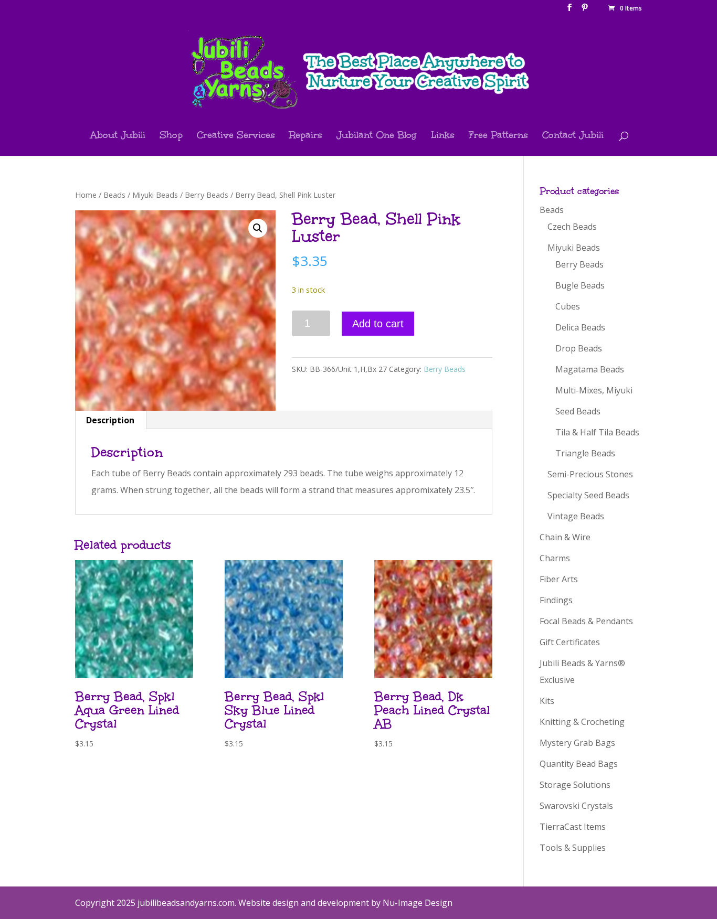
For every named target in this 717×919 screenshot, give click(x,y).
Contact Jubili (573, 136)
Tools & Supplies (573, 847)
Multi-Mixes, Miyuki (593, 390)
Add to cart (378, 323)
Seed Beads (577, 411)
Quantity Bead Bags (579, 764)
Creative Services (236, 136)
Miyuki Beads (155, 194)
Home (86, 194)
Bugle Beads (580, 285)
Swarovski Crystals (576, 805)
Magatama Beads (589, 369)
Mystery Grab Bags (577, 743)
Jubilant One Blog (376, 136)
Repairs (305, 136)
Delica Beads (580, 327)
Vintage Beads (575, 516)
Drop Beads (578, 348)
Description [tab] (110, 420)
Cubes (567, 306)
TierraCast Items (573, 826)
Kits (547, 701)
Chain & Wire (565, 537)
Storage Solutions (575, 784)
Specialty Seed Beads (588, 495)
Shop (171, 136)
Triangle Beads (585, 453)
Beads (114, 194)
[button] (257, 228)
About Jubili (117, 136)
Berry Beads (206, 194)
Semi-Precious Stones (590, 474)
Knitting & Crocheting (582, 722)
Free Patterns (498, 136)
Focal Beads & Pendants (586, 621)
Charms (555, 558)
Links (443, 136)
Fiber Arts (559, 579)
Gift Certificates (570, 642)
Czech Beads (572, 226)
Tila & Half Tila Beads (597, 432)
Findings (556, 600)
